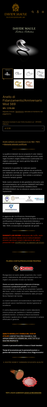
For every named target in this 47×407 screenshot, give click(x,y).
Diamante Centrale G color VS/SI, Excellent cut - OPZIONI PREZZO (22, 123)
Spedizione (19, 112)
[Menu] (42, 11)
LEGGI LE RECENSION (32, 393)
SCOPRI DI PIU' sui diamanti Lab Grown (29, 242)
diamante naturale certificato (15, 144)
